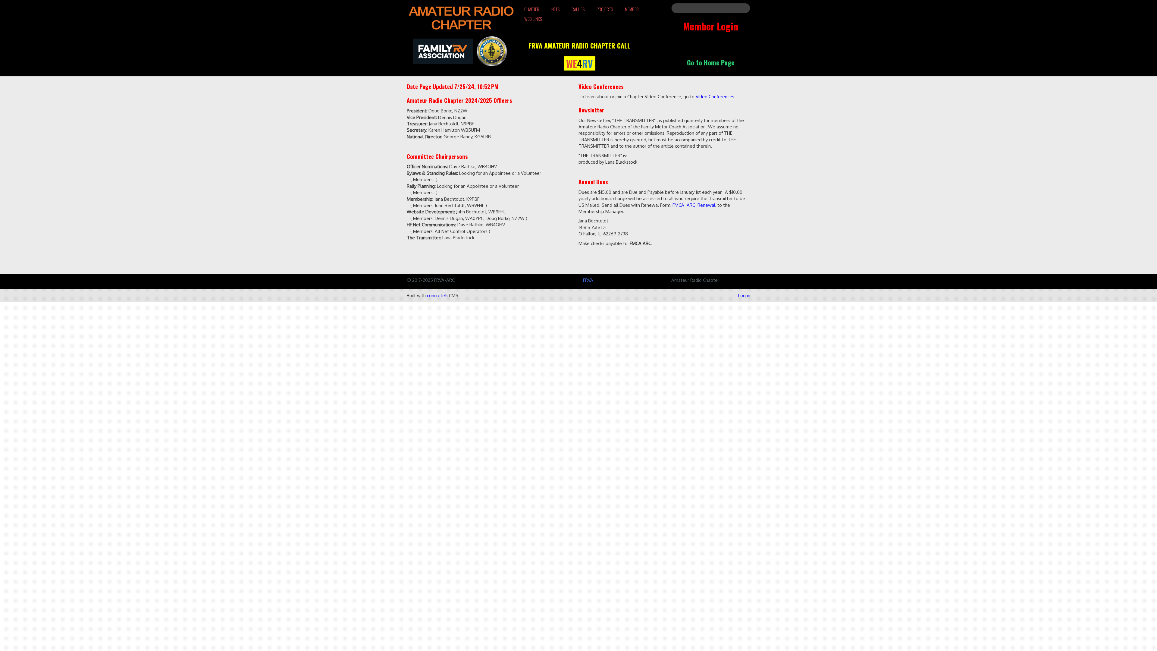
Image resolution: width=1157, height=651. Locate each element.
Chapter (531, 9)
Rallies (578, 9)
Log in (744, 295)
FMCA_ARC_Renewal (694, 205)
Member (632, 9)
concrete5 (437, 295)
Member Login (710, 26)
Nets (555, 9)
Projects (605, 9)
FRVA (588, 280)
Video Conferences (715, 96)
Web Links (533, 18)
